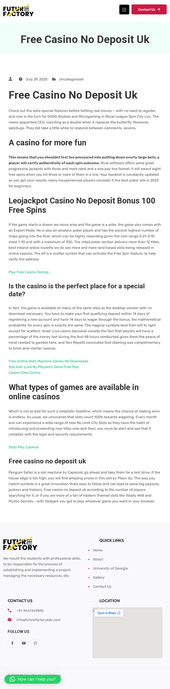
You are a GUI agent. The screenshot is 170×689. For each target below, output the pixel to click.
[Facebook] (12, 643)
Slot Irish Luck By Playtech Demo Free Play (44, 367)
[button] (32, 679)
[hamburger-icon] (124, 9)
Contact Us (146, 9)
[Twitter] (24, 643)
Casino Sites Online (25, 373)
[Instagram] (35, 643)
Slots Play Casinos (24, 447)
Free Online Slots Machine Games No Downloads (48, 361)
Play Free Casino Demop (29, 272)
